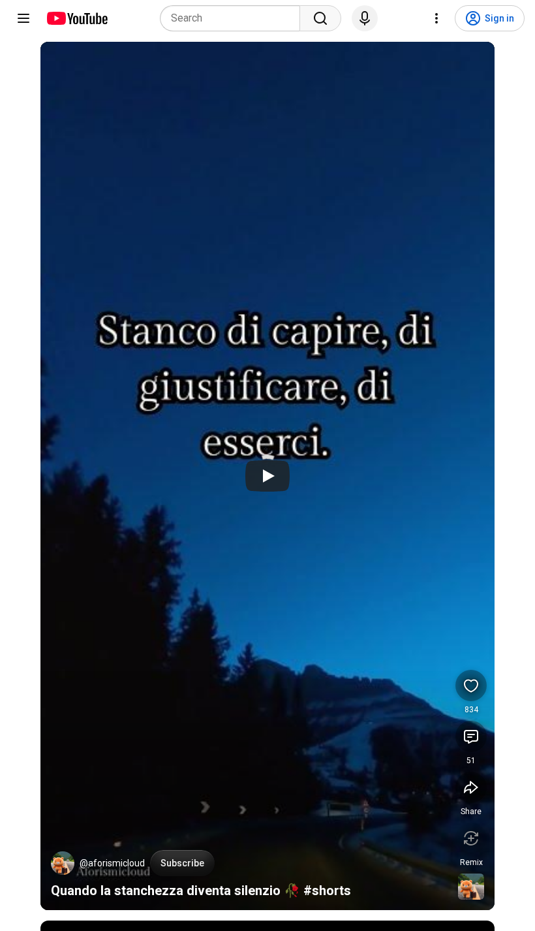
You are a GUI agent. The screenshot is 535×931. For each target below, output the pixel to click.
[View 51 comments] (471, 736)
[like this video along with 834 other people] (471, 685)
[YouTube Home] (77, 18)
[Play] (267, 476)
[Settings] (436, 18)
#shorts (327, 890)
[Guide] (23, 18)
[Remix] (471, 838)
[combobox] (234, 18)
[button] (62, 863)
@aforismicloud (112, 863)
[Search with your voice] (365, 18)
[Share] (471, 787)
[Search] (320, 18)
